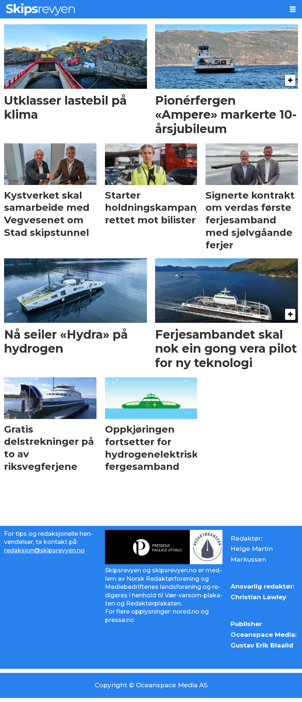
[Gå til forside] (142, 9)
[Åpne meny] (293, 9)
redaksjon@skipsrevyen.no (44, 550)
